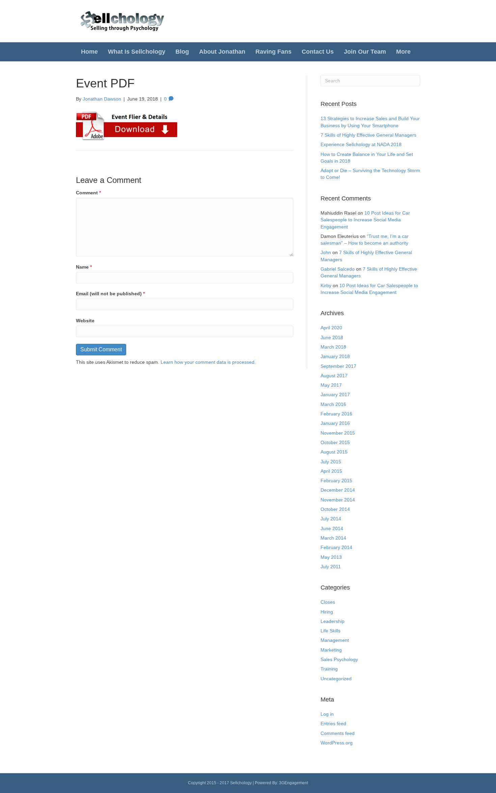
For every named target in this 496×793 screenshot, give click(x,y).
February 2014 (336, 547)
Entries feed (333, 723)
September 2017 (338, 366)
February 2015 (336, 480)
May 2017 (331, 385)
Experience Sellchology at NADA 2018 (361, 144)
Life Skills (330, 630)
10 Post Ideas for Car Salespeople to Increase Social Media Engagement (365, 219)
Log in (327, 714)
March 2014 (333, 538)
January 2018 (335, 356)
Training (329, 669)
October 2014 (335, 509)
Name (84, 267)
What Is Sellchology (136, 51)
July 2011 (331, 566)
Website (85, 320)
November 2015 (338, 433)
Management (335, 640)
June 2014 (332, 528)
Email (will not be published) (110, 293)
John (326, 252)
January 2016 (335, 423)
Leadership (333, 621)
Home (89, 51)
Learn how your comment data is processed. (208, 362)
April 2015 (331, 471)
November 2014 (338, 499)
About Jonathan (222, 51)
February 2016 (336, 413)
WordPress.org (337, 742)
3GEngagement (293, 783)
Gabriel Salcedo (338, 269)
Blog (182, 51)
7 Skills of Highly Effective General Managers (368, 135)
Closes (328, 602)
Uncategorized (336, 678)
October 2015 (335, 442)
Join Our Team (365, 51)
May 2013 (331, 557)
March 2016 (333, 404)
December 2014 (338, 490)
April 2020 (331, 327)
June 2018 (332, 337)
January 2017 (335, 394)
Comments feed (338, 733)
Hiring (327, 611)
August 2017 (334, 375)
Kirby (326, 285)
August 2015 (334, 452)
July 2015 (331, 461)
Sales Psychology (339, 659)
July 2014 (331, 518)
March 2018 (333, 347)
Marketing (331, 650)
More (403, 51)
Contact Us (318, 51)
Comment (88, 192)
